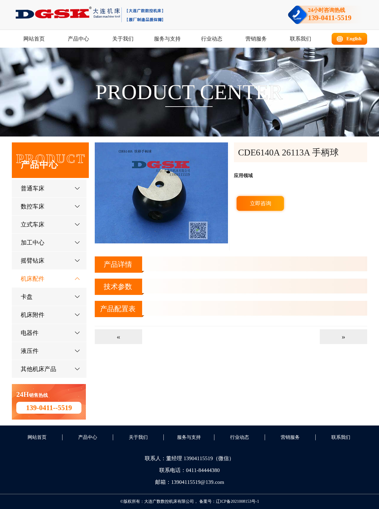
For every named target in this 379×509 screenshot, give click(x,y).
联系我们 (300, 39)
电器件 (29, 333)
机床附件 (32, 314)
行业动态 (211, 39)
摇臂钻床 (32, 260)
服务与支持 (167, 39)
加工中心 (32, 242)
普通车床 (32, 188)
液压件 (29, 351)
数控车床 (32, 206)
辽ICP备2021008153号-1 (237, 501)
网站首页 (34, 39)
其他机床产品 (38, 369)
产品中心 (78, 39)
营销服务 (256, 39)
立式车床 (32, 224)
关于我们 (123, 39)
